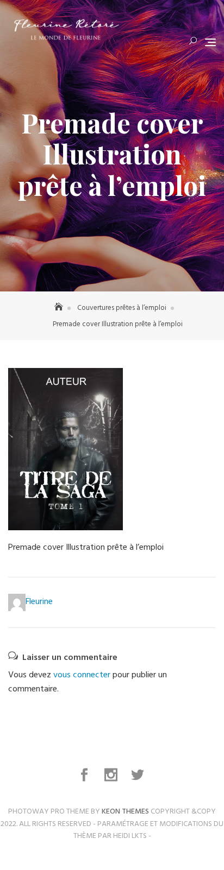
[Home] (60, 308)
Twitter (138, 775)
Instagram (112, 775)
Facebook (86, 775)
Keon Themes (125, 811)
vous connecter (81, 675)
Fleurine (39, 602)
